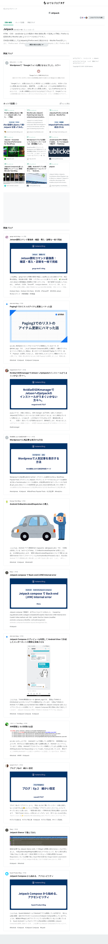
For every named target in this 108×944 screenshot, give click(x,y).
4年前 (16, 572)
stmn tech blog (14, 303)
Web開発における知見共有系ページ (20, 436)
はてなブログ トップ (11, 9)
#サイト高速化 (57, 820)
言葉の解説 (8, 22)
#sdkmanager (14, 427)
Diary (11, 572)
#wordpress (14, 491)
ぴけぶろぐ (13, 62)
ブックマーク (9, 110)
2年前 (24, 370)
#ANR (19, 755)
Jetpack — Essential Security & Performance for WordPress (12, 142)
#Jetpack (20, 360)
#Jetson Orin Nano (27, 291)
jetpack (52, 166)
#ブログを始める (15, 820)
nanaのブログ (14, 765)
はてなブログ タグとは (79, 61)
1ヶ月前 (20, 62)
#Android (13, 360)
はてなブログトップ (78, 63)
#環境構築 (25, 294)
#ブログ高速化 (46, 820)
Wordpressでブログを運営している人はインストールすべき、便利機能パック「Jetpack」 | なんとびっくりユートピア (36, 142)
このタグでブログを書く (96, 17)
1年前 (21, 303)
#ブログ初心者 (27, 820)
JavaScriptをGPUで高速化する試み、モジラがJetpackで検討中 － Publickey (58, 142)
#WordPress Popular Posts (36, 491)
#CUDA (37, 291)
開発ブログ (95, 61)
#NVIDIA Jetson (55, 291)
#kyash (42, 927)
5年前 (16, 829)
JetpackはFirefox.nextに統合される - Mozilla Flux (39, 40)
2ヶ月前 (24, 236)
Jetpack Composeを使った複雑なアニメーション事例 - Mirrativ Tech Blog (13, 169)
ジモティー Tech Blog (16, 723)
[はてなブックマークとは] (16, 103)
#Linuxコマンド (15, 294)
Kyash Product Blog (15, 873)
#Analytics (58, 491)
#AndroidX (29, 562)
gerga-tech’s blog (15, 236)
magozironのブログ (15, 370)
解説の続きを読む (35, 44)
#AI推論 (32, 294)
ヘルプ (89, 61)
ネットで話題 (19, 22)
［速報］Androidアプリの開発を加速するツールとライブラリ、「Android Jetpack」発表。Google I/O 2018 (36, 169)
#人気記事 (50, 491)
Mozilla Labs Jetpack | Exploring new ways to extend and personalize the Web (35, 115)
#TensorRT (45, 291)
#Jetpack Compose (32, 360)
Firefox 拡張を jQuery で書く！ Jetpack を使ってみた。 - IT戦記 (13, 115)
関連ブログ (31, 22)
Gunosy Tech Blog (15, 501)
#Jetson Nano (15, 291)
